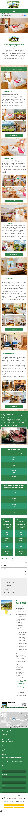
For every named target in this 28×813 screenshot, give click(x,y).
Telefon (4, 780)
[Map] (14, 720)
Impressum (5, 749)
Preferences (14, 810)
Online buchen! (6, 17)
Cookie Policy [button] (18, 799)
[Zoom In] (2, 714)
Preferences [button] (22, 801)
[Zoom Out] (2, 716)
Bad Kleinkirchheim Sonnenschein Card (21, 682)
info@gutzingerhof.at (8, 15)
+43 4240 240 (6, 13)
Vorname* (4, 769)
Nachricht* (4, 790)
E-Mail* (3, 785)
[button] (14, 11)
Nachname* (4, 774)
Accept (14, 804)
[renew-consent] (1, 811)
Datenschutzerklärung (8, 750)
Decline (14, 807)
